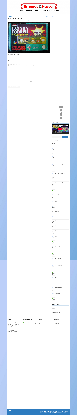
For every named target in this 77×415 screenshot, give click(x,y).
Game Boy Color (58, 258)
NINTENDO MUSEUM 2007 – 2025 (45, 410)
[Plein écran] (67, 132)
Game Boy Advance (58, 265)
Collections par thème (56, 312)
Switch (56, 236)
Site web (31, 83)
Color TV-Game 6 (58, 148)
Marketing (57, 297)
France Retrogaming (43, 411)
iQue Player (57, 230)
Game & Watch (57, 246)
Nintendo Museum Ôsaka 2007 (13, 324)
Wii (55, 216)
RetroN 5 (53, 315)
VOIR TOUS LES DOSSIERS (12, 331)
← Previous (10, 16)
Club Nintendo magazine (59, 287)
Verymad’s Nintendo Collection (53, 412)
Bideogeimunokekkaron (62, 412)
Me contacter (56, 322)
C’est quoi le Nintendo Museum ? (44, 322)
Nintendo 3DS (57, 277)
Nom (30, 78)
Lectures (53, 308)
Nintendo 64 (57, 206)
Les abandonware (11, 330)
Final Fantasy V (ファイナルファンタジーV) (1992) (34, 324)
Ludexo (41, 412)
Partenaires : (53, 410)
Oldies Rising (45, 412)
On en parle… (40, 323)
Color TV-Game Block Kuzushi (60, 173)
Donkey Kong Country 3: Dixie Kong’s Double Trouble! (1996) (31, 20)
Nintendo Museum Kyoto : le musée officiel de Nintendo (14, 323)
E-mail (31, 81)
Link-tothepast (55, 411)
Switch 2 (56, 240)
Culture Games (49, 411)
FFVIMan (66, 411)
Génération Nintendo (59, 410)
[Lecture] (53, 132)
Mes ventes (56, 324)
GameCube (57, 211)
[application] (60, 129)
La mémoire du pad (61, 411)
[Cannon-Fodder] (29, 53)
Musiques (53, 309)
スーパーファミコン (58, 194)
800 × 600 (19, 20)
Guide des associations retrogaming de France (14, 328)
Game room (54, 313)
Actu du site (40, 324)
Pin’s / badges (54, 311)
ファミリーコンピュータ (59, 182)
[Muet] (65, 132)
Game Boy (57, 253)
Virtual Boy (57, 225)
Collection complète (58, 140)
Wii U (56, 220)
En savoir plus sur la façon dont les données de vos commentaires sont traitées (33, 89)
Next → (47, 16)
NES (56, 189)
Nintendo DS (57, 271)
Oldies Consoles (42, 413)
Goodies (53, 306)
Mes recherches (56, 323)
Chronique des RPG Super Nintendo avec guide (14, 326)
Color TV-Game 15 (58, 156)
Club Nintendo (57, 293)
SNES (56, 201)
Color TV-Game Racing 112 (59, 164)
